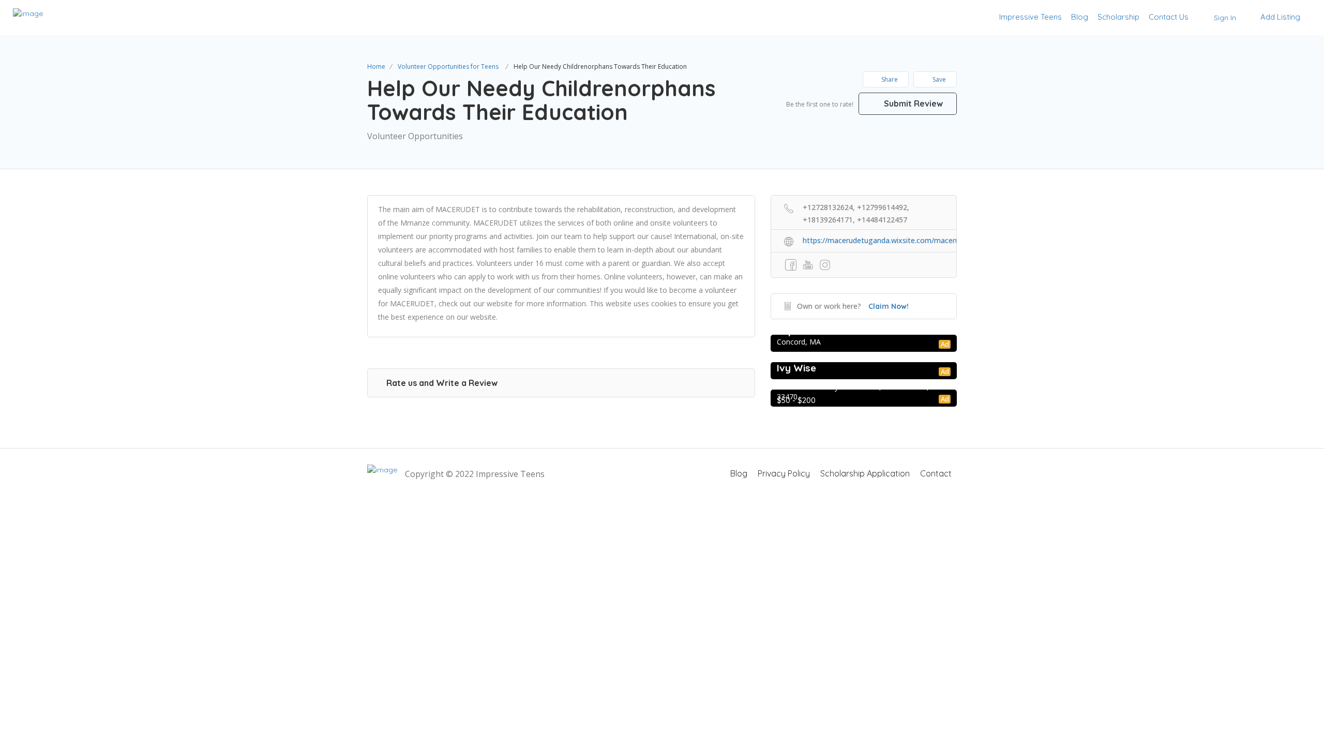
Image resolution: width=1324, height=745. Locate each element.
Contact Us (1168, 17)
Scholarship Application (865, 473)
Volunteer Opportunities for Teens (448, 66)
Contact (936, 473)
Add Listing (1279, 17)
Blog (1079, 17)
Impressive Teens (1030, 17)
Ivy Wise (796, 368)
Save (938, 79)
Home (376, 66)
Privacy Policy (784, 473)
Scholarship (1118, 17)
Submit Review (912, 103)
